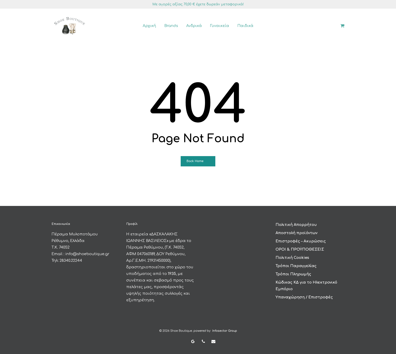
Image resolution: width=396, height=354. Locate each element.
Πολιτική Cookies (292, 258)
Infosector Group (224, 330)
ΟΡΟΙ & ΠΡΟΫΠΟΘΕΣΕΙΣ (300, 249)
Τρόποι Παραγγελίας (296, 266)
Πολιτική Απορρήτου (296, 225)
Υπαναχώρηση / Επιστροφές (304, 297)
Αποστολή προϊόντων (296, 233)
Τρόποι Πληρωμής (293, 274)
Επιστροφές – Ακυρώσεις (301, 241)
